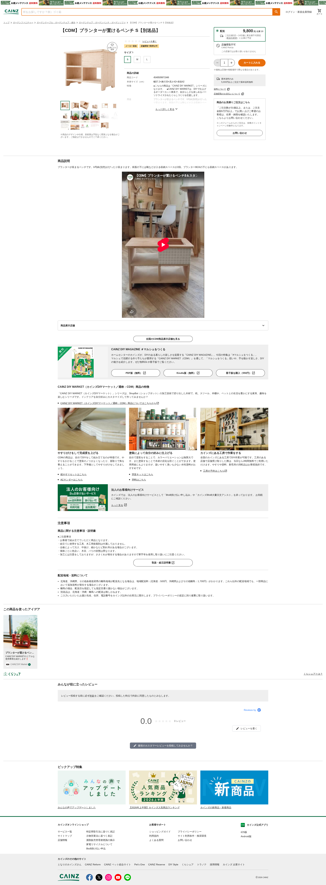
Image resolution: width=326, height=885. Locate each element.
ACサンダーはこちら (71, 479)
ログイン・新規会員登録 (299, 12)
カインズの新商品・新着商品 (215, 807)
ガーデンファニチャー (23, 22)
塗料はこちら (139, 479)
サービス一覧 (65, 831)
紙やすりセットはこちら (73, 474)
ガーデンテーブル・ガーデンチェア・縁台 (56, 22)
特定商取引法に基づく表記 (100, 831)
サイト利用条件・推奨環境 (192, 835)
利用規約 (154, 835)
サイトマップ (65, 835)
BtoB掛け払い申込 (96, 848)
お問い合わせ (240, 133)
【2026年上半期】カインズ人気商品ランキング (154, 807)
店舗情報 (62, 840)
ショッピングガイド (160, 831)
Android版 (246, 836)
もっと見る (117, 505)
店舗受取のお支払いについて (227, 94)
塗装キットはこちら (142, 474)
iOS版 (244, 832)
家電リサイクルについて (99, 844)
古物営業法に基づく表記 (99, 835)
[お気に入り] (112, 47)
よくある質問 (156, 840)
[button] (276, 12)
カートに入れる (252, 62)
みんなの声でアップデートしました (77, 807)
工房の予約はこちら (213, 470)
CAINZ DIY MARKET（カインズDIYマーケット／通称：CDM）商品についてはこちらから (108, 403)
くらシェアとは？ (313, 673)
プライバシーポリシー (190, 831)
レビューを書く (149, 41)
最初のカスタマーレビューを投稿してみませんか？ (165, 745)
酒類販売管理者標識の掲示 (100, 840)
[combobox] (144, 12)
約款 (92, 695)
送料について (220, 89)
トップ (6, 22)
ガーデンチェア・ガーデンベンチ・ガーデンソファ (102, 22)
